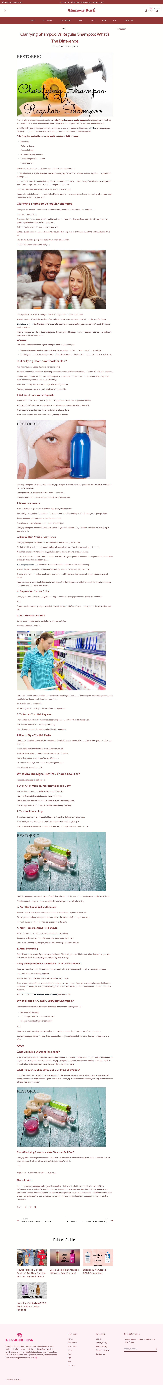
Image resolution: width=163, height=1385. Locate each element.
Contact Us (100, 1354)
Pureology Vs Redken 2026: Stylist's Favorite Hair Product (31, 1306)
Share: (19, 1207)
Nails (81, 20)
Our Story (128, 20)
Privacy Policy (101, 1342)
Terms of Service (102, 1350)
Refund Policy (101, 1346)
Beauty (64, 29)
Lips (104, 20)
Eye (114, 20)
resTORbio (92, 127)
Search (99, 1339)
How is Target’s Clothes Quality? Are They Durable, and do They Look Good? (31, 1273)
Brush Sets (66, 20)
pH (75, 181)
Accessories (47, 20)
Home (32, 20)
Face (93, 20)
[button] (156, 10)
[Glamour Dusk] (81, 10)
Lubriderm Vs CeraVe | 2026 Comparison (95, 1271)
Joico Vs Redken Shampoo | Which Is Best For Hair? (64, 1271)
